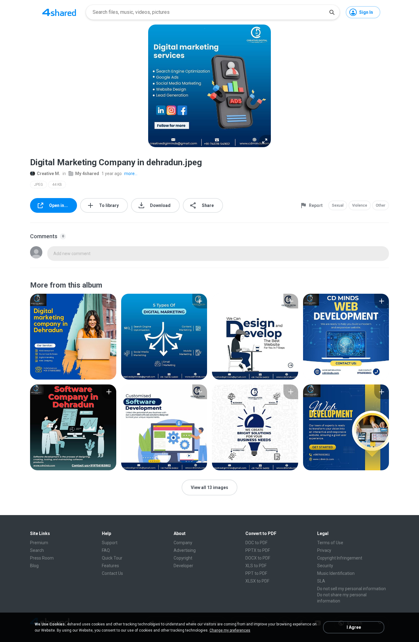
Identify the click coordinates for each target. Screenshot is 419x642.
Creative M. (48, 173)
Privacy (324, 550)
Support (109, 542)
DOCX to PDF (257, 558)
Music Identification (336, 573)
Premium (39, 542)
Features (110, 565)
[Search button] (332, 12)
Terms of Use (330, 542)
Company (183, 542)
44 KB (57, 184)
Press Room (42, 558)
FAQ (106, 550)
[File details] (73, 337)
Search (37, 550)
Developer (183, 565)
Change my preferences (230, 630)
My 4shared (87, 173)
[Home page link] (59, 12)
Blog (34, 565)
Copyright (183, 558)
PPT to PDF (256, 573)
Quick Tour (112, 558)
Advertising (185, 550)
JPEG (38, 184)
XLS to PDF (256, 565)
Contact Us (112, 573)
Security (325, 565)
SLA (321, 581)
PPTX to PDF (257, 550)
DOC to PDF (256, 542)
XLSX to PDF (257, 581)
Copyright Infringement (339, 558)
